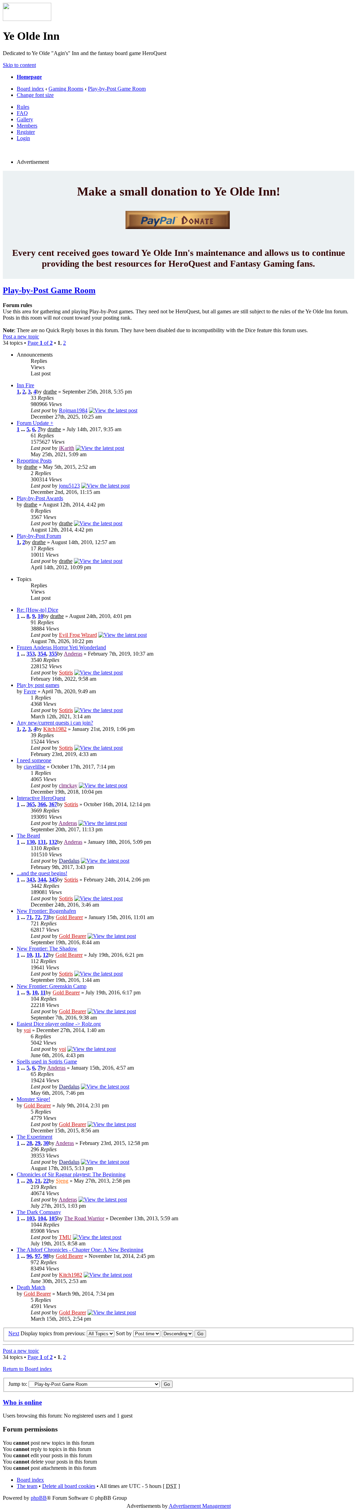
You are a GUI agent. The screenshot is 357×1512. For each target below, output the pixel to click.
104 (42, 1218)
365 (30, 804)
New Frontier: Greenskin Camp (51, 986)
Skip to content (19, 65)
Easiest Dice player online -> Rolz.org (59, 1024)
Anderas (73, 654)
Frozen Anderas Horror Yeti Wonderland (61, 647)
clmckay (68, 785)
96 (29, 1256)
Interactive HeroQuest (41, 798)
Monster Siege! (33, 1099)
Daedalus (69, 861)
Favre (30, 691)
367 (53, 804)
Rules (23, 107)
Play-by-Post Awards (40, 498)
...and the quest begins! (42, 873)
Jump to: (17, 1384)
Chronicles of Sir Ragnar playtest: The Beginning (71, 1174)
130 (30, 842)
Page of (40, 343)
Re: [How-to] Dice (37, 610)
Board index (30, 89)
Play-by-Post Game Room (117, 89)
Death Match (31, 1287)
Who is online (22, 1402)
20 (29, 1181)
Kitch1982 (55, 729)
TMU (65, 1237)
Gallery (25, 119)
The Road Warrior (84, 1218)
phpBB (39, 1498)
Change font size (35, 95)
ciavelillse (34, 767)
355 (53, 654)
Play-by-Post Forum (39, 536)
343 (30, 880)
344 (42, 880)
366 (42, 804)
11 (37, 955)
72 (37, 917)
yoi (27, 1030)
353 (30, 654)
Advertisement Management (200, 1506)
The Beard (28, 836)
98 (46, 1256)
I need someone (34, 760)
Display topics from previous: (54, 1333)
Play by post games (38, 685)
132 (53, 842)
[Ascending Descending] (184, 1333)
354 (42, 654)
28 (29, 1143)
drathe (50, 392)
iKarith (66, 448)
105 (53, 1218)
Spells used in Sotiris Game (47, 1061)
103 (30, 1218)
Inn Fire (25, 385)
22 (46, 1181)
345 (53, 880)
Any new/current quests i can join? (55, 723)
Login (23, 138)
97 (37, 1256)
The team (27, 1486)
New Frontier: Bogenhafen (46, 911)
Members (27, 126)
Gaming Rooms (65, 89)
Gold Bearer (69, 917)
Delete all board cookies (68, 1486)
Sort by (124, 1333)
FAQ (22, 113)
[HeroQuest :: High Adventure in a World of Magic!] (27, 19)
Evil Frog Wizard (78, 635)
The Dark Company (39, 1212)
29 (37, 1143)
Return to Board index (27, 1369)
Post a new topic (21, 336)
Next (13, 1333)
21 (37, 1181)
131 (42, 842)
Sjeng (62, 1181)
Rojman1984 (73, 410)
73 (46, 917)
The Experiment (34, 1137)
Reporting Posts (34, 461)
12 (45, 955)
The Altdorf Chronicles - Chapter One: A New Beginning (80, 1250)
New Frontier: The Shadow (47, 949)
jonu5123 (69, 486)
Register (26, 132)
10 (40, 616)
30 (46, 1143)
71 (29, 917)
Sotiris (66, 672)
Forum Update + (35, 423)
